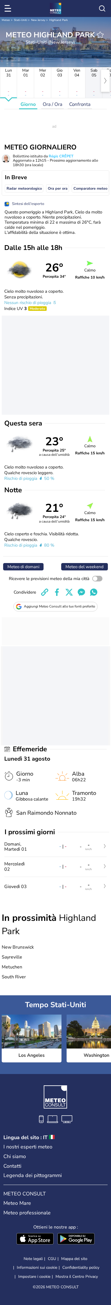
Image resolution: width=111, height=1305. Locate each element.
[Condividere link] (44, 592)
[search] (102, 8)
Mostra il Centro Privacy (77, 1276)
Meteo (6, 20)
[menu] (8, 8)
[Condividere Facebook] (57, 592)
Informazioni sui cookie (37, 1267)
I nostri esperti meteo (27, 1146)
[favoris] (100, 35)
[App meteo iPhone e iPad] (35, 1239)
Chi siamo (14, 1156)
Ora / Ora (52, 104)
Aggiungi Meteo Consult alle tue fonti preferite (59, 606)
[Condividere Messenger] (81, 592)
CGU (52, 1258)
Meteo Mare (17, 1203)
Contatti (12, 1166)
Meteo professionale (27, 1212)
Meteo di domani (23, 567)
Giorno (28, 104)
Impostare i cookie (34, 1276)
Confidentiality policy (80, 1267)
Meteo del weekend (84, 567)
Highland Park (58, 20)
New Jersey (38, 20)
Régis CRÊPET (61, 156)
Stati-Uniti (20, 20)
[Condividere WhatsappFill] (93, 592)
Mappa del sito (74, 1258)
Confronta (80, 104)
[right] (105, 80)
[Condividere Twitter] (69, 592)
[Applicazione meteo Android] (75, 1239)
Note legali (33, 1258)
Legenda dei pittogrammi (32, 1175)
